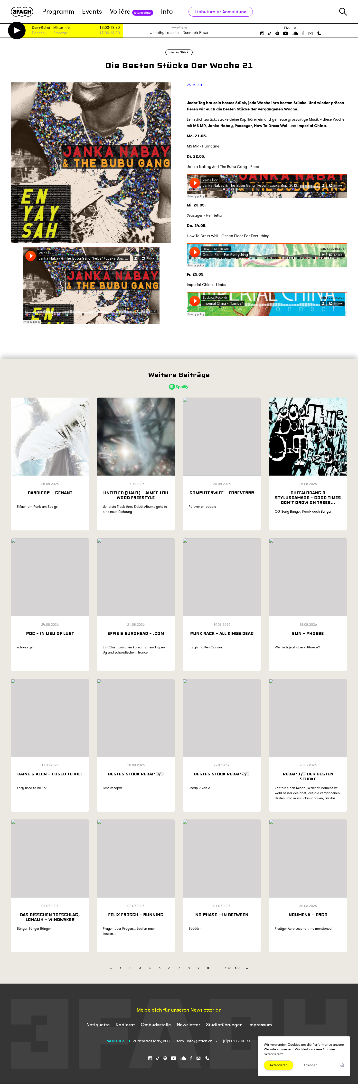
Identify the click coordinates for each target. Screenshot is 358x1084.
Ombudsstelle (156, 1024)
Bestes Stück (179, 52)
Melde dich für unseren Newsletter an (179, 1010)
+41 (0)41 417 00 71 (233, 1041)
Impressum (260, 1024)
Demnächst (41, 28)
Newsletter (188, 1024)
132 (228, 968)
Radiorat (125, 1024)
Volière (130, 11)
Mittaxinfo (61, 28)
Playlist (290, 28)
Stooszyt (60, 33)
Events (92, 11)
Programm (58, 11)
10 (208, 968)
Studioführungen (224, 1024)
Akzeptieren (278, 1065)
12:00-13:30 (109, 27)
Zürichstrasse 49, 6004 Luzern (158, 1041)
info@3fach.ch (200, 1041)
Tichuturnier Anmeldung (221, 11)
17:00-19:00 (109, 33)
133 (237, 968)
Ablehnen (310, 1065)
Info (167, 11)
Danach (38, 33)
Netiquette (98, 1024)
